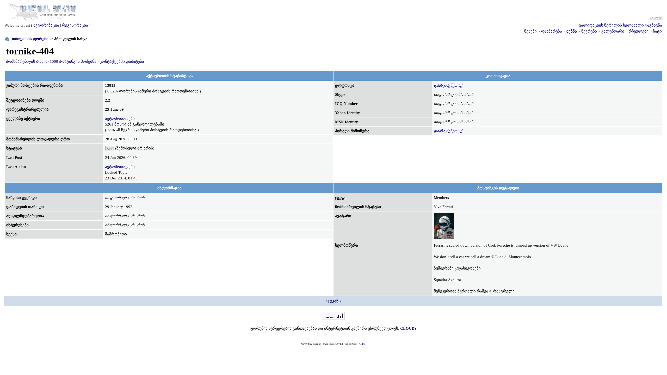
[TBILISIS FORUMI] (42, 11)
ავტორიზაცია (46, 25)
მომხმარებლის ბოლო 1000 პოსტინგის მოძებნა (51, 61)
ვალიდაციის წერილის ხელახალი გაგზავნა (620, 25)
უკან (334, 301)
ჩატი (657, 31)
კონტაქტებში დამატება (122, 61)
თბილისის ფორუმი (30, 39)
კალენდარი (612, 31)
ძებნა (571, 31)
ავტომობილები (120, 118)
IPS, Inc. (362, 344)
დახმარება (551, 31)
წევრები (589, 31)
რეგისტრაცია (75, 25)
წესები (530, 31)
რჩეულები (639, 31)
